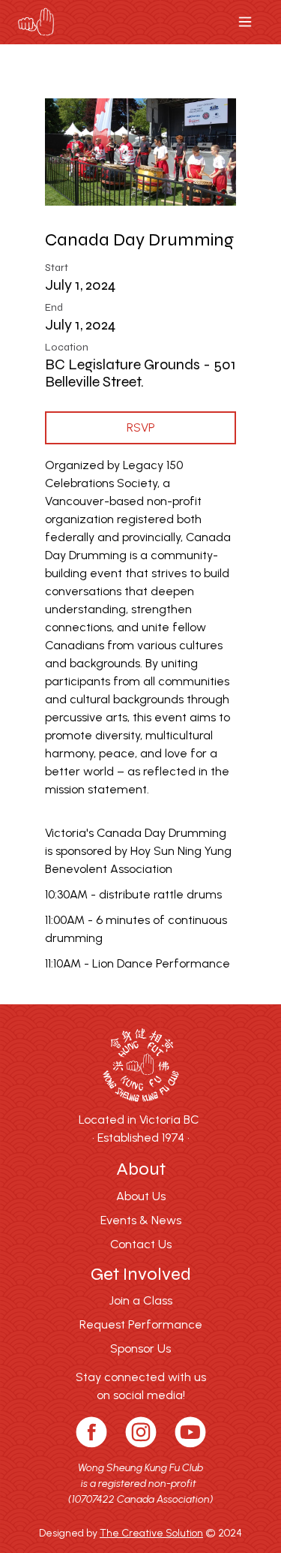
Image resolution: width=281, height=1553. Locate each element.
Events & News (140, 1220)
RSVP (141, 427)
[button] (245, 22)
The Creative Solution (151, 1533)
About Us (141, 1196)
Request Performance (140, 1324)
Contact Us (141, 1244)
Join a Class (140, 1300)
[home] (36, 22)
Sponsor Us (140, 1348)
